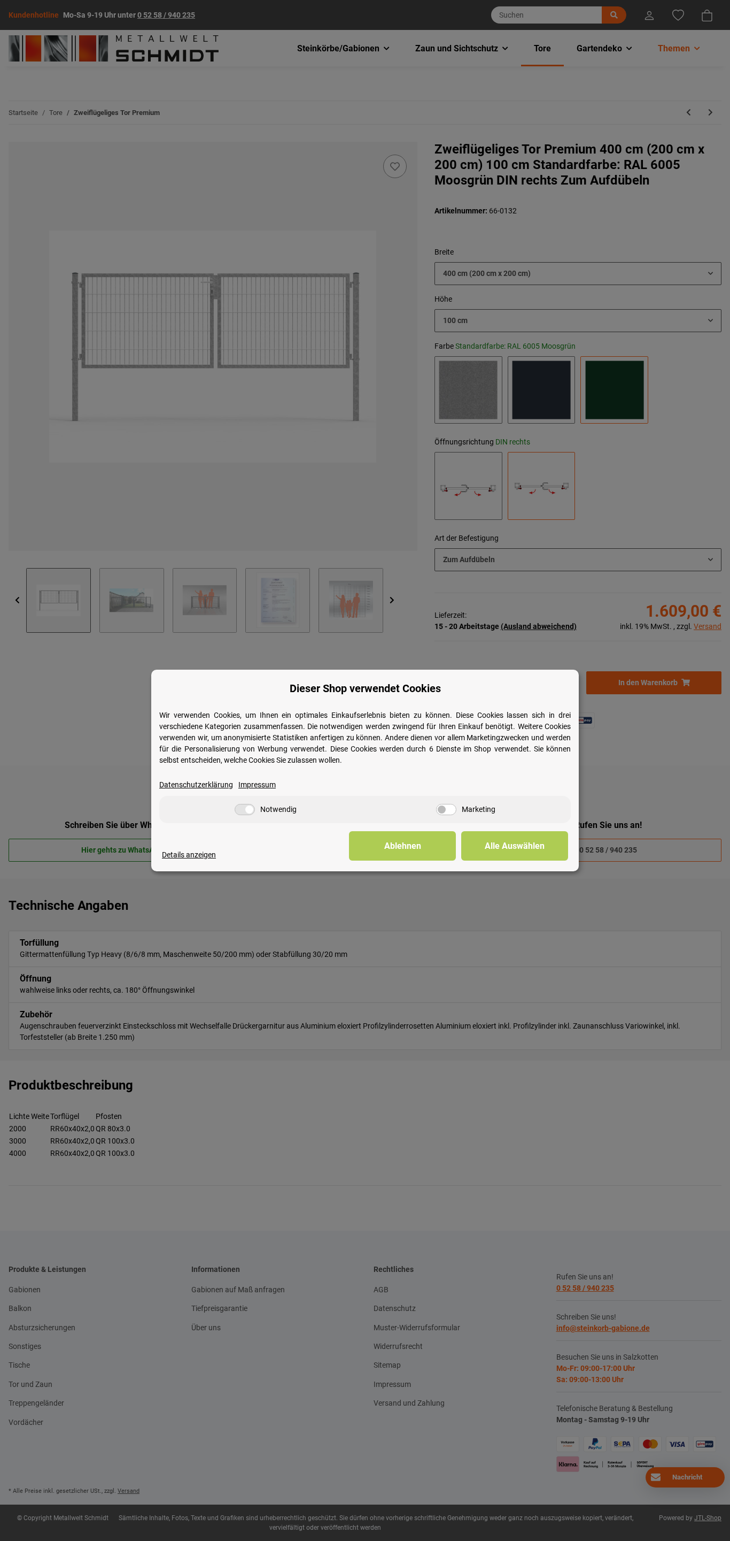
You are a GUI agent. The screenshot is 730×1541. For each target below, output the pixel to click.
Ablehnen (402, 846)
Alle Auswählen (515, 846)
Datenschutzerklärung (196, 784)
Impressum (257, 784)
